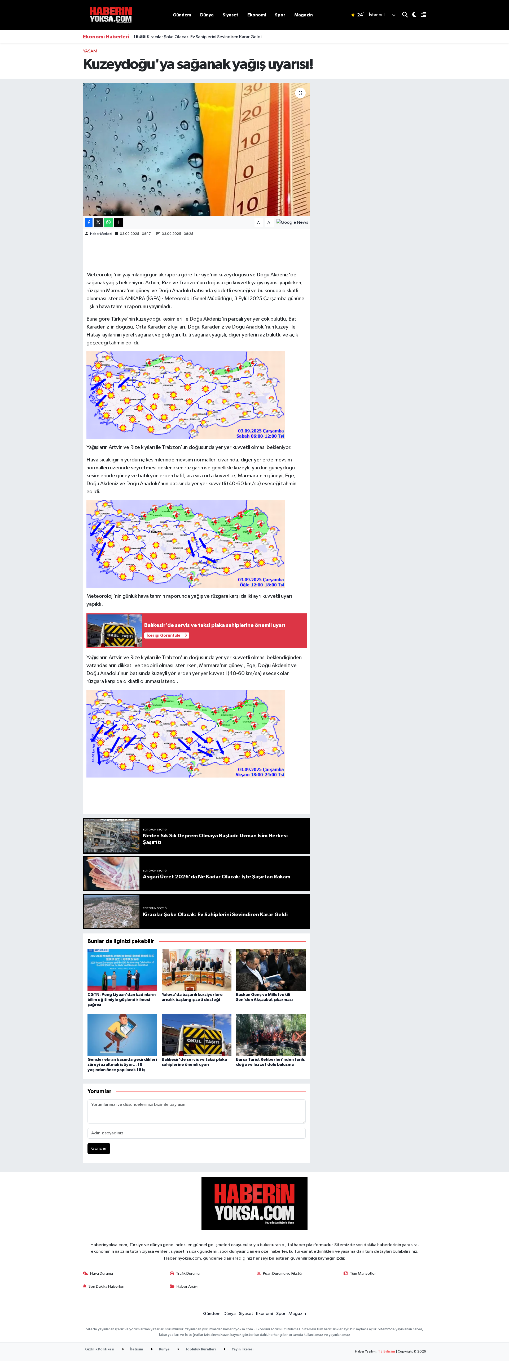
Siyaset (230, 15)
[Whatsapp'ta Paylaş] (108, 222)
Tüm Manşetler (363, 1273)
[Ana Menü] (421, 15)
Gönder (99, 1148)
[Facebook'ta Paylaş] (89, 222)
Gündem (182, 15)
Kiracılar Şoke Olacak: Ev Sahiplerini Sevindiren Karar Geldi (198, 36)
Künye (163, 1349)
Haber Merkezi (101, 234)
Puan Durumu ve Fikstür (283, 1273)
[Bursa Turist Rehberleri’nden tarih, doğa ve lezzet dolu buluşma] (271, 1035)
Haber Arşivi (187, 1286)
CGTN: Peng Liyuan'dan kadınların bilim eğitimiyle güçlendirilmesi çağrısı (121, 999)
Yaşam (90, 51)
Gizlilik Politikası (99, 1349)
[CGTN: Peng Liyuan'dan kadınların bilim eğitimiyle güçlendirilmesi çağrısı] (122, 970)
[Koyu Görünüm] (412, 15)
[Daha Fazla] (118, 222)
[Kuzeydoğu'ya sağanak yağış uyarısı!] (196, 149)
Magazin (303, 15)
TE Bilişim (386, 1351)
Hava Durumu (101, 1273)
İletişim (136, 1349)
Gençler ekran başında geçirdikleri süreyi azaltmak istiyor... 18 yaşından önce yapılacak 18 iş (122, 1064)
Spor (280, 15)
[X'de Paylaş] (98, 222)
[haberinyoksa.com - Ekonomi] (111, 15)
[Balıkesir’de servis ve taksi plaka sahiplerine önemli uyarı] (196, 1035)
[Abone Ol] (292, 222)
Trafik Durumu (188, 1273)
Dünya (207, 15)
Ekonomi (256, 15)
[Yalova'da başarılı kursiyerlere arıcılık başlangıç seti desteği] (196, 970)
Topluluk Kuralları (200, 1349)
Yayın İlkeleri (242, 1349)
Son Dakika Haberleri (106, 1286)
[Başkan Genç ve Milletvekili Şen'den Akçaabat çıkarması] (271, 970)
